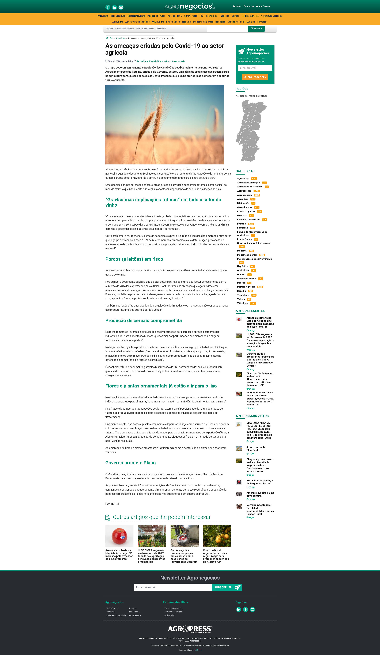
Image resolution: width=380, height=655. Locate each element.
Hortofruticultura (136, 16)
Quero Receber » (255, 77)
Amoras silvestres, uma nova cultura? (260, 494)
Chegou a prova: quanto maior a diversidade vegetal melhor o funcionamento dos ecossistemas (260, 465)
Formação (262, 22)
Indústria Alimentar (203, 22)
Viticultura (103, 16)
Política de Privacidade (116, 615)
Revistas (237, 6)
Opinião (235, 16)
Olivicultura (158, 22)
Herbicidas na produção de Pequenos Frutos (260, 482)
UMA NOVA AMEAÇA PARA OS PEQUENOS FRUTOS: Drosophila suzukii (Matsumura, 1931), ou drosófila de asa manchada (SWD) (259, 430)
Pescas (241, 282)
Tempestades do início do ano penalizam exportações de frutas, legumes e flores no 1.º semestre (260, 398)
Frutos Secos (173, 22)
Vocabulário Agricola (173, 608)
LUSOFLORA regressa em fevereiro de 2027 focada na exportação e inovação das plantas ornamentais (151, 556)
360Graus (198, 650)
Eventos (251, 22)
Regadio (186, 22)
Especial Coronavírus (159, 61)
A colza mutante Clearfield (256, 449)
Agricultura (120, 38)
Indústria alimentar (247, 255)
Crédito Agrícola (236, 22)
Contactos (249, 6)
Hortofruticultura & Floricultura (253, 243)
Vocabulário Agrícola (124, 28)
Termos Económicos (145, 28)
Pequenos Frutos (156, 16)
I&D (202, 16)
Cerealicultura (117, 16)
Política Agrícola (250, 16)
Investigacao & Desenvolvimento (254, 259)
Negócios (220, 22)
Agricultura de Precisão (137, 22)
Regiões (109, 28)
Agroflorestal (191, 16)
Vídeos (241, 299)
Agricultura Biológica (271, 16)
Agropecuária (175, 16)
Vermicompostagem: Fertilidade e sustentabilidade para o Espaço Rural (260, 509)
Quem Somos (263, 6)
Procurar (257, 28)
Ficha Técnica (135, 615)
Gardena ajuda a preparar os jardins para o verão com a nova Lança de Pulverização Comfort (184, 556)
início (110, 38)
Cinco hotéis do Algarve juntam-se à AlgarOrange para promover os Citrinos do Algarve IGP (216, 556)
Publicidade (134, 612)
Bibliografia (161, 28)
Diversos (242, 215)
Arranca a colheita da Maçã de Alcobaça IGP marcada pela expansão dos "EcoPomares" (119, 554)
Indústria (224, 16)
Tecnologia (211, 16)
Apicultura (117, 22)
